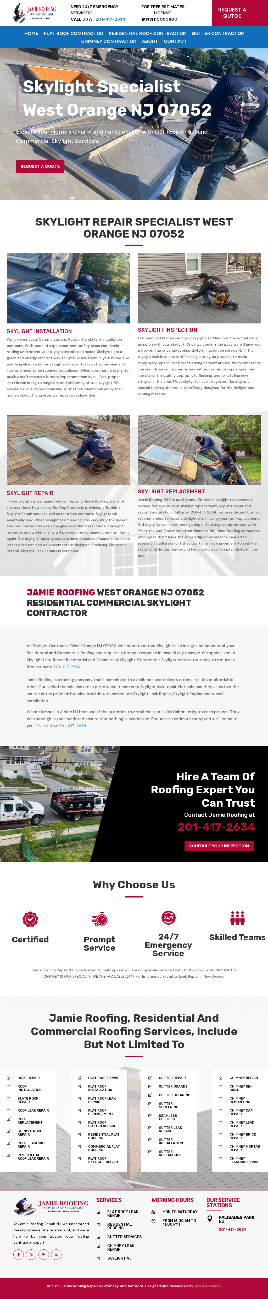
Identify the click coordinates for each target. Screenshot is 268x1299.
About (150, 41)
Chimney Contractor (108, 41)
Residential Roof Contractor (147, 34)
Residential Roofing (119, 1226)
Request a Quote (40, 166)
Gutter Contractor (218, 34)
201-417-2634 (67, 667)
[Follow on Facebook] (18, 1254)
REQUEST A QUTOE (232, 12)
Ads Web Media (207, 1286)
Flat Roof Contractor (73, 34)
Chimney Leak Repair (121, 1248)
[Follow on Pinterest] (43, 1254)
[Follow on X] (56, 1254)
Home (31, 34)
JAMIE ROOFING (61, 592)
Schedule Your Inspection (219, 846)
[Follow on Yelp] (31, 1254)
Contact (175, 41)
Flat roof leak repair (122, 1214)
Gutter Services (124, 1237)
